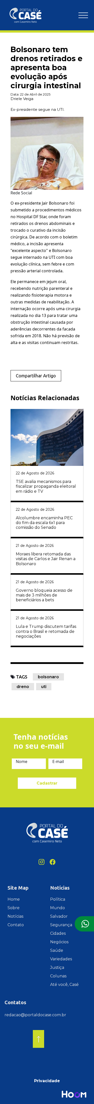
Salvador (59, 916)
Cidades (58, 933)
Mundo (57, 907)
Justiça (57, 967)
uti (43, 686)
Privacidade (47, 1080)
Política (57, 899)
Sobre (14, 907)
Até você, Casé (64, 984)
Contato (16, 924)
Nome (21, 761)
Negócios (59, 942)
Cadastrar (47, 783)
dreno (23, 686)
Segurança (61, 924)
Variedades (61, 959)
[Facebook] (52, 862)
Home (14, 899)
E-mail (58, 761)
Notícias (15, 916)
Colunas (58, 976)
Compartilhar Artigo (36, 375)
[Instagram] (41, 862)
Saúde (56, 950)
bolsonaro (48, 676)
